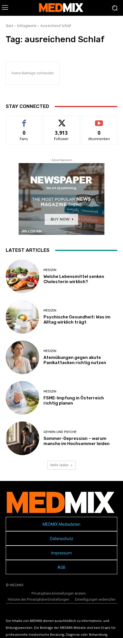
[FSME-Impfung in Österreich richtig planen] (22, 398)
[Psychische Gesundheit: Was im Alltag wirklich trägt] (22, 317)
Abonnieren (99, 120)
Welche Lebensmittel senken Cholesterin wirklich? (73, 279)
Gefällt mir (24, 120)
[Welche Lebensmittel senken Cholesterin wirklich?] (22, 276)
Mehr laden (59, 465)
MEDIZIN (49, 270)
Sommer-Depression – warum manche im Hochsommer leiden (76, 441)
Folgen (61, 120)
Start (9, 25)
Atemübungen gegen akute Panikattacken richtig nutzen (74, 360)
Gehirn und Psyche (60, 432)
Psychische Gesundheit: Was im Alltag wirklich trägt (76, 319)
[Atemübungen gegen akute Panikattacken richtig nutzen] (22, 357)
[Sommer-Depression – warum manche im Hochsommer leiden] (22, 438)
